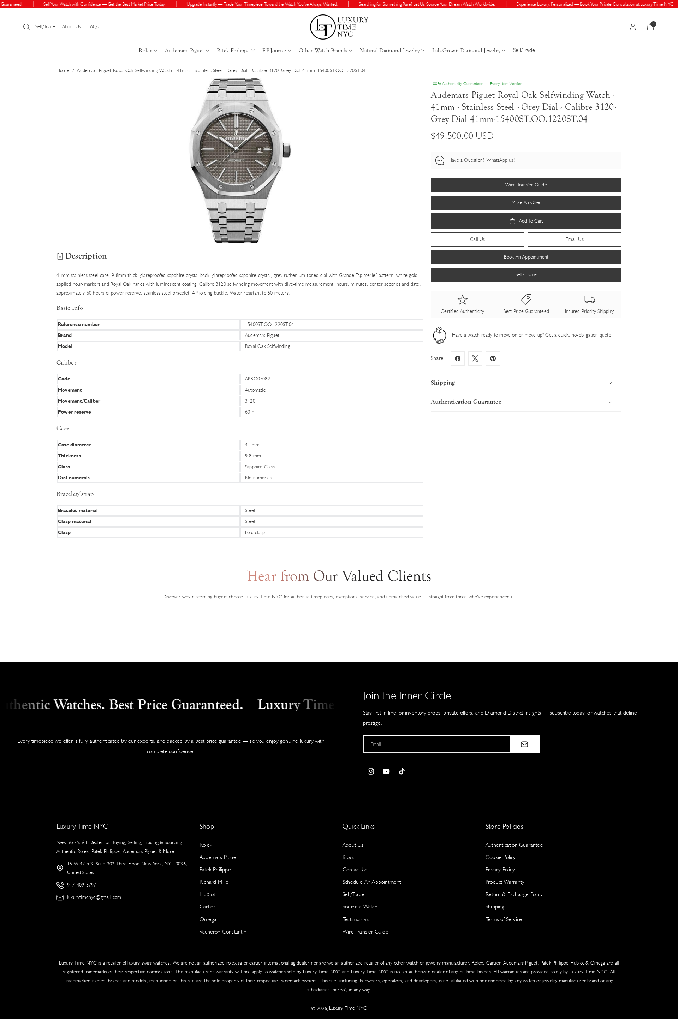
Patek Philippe (233, 50)
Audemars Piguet (184, 50)
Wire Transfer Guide (365, 931)
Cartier (207, 906)
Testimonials (356, 919)
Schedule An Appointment (372, 881)
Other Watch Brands (323, 50)
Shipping (495, 906)
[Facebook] (458, 358)
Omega (208, 919)
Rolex (145, 50)
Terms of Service (504, 919)
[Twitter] (475, 358)
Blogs (349, 857)
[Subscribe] (524, 744)
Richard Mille (214, 881)
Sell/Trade (45, 27)
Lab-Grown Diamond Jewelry (466, 50)
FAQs (93, 27)
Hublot (207, 894)
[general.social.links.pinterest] (493, 358)
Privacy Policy (500, 869)
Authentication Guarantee (514, 844)
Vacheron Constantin (223, 931)
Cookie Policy (501, 857)
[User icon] (633, 27)
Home (62, 70)
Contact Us (355, 869)
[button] (26, 27)
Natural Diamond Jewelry (390, 50)
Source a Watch (360, 906)
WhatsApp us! (501, 160)
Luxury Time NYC (348, 1008)
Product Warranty (505, 881)
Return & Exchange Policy (514, 894)
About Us (71, 27)
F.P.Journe (274, 50)
